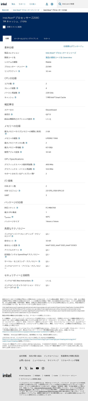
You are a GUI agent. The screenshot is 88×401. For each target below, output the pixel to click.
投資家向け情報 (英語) (70, 356)
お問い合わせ (24, 360)
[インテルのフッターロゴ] (7, 375)
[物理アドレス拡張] (21, 152)
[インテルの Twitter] (26, 369)
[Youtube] (37, 369)
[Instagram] (43, 369)
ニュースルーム (39, 360)
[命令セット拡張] (19, 245)
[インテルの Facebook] (20, 369)
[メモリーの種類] (19, 138)
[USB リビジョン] (19, 191)
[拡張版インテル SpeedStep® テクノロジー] (5, 257)
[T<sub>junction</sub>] (12, 217)
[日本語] (52, 4)
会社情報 (23, 356)
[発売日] (11, 114)
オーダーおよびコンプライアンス (26, 39)
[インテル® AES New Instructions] (32, 281)
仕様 (7, 38)
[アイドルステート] (21, 250)
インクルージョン (51, 356)
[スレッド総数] (17, 88)
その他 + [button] (32, 4)
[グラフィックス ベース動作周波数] (34, 164)
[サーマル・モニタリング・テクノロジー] (39, 261)
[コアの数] (13, 84)
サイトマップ (53, 360)
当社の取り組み (35, 356)
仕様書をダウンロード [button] (73, 46)
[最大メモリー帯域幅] (22, 147)
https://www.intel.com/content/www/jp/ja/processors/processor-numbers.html (25, 332)
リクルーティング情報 (70, 360)
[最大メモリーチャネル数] (26, 143)
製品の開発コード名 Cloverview (59, 57)
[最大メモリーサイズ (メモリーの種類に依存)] (5, 134)
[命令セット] (15, 241)
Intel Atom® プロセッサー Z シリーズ (61, 53)
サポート (47, 39)
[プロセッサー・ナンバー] (26, 67)
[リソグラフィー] (19, 71)
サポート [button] (22, 4)
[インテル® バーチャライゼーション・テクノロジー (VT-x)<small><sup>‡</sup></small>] (17, 287)
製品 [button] (13, 4)
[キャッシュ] (15, 97)
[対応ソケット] (17, 208)
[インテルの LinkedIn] (32, 369)
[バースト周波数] (19, 93)
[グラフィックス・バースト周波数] (33, 169)
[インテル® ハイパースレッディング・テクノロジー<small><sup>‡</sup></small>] (12, 236)
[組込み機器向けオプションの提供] (33, 119)
